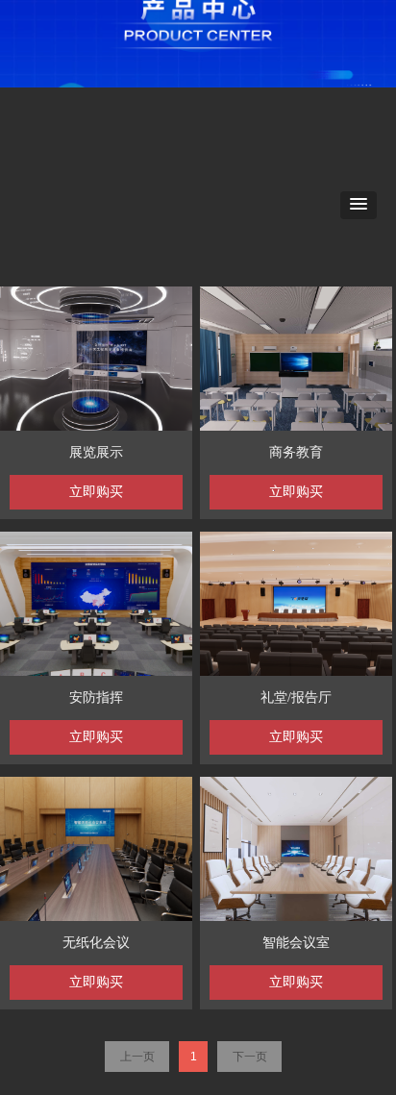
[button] (358, 205)
